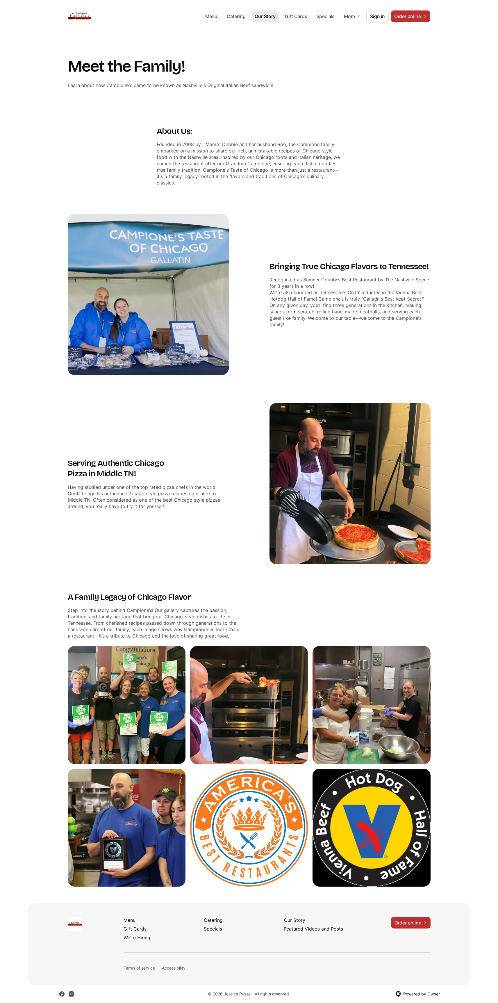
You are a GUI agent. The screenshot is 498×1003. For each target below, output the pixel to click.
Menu (211, 16)
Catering (236, 16)
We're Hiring (137, 937)
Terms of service (139, 967)
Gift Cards (296, 16)
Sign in (377, 16)
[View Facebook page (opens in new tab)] (61, 993)
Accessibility (173, 967)
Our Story (265, 16)
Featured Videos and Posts (313, 929)
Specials (326, 16)
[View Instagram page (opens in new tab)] (71, 993)
